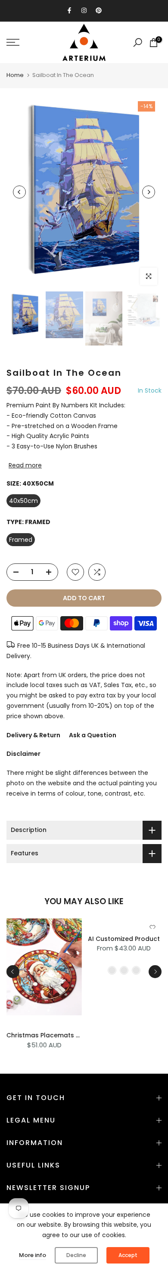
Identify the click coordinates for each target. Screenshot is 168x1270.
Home (15, 75)
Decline (76, 1255)
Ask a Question (92, 735)
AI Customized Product (124, 938)
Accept (127, 1255)
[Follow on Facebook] (69, 10)
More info (32, 1255)
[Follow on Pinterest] (99, 10)
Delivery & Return (33, 735)
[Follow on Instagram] (84, 10)
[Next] (148, 192)
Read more (25, 465)
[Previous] (19, 192)
